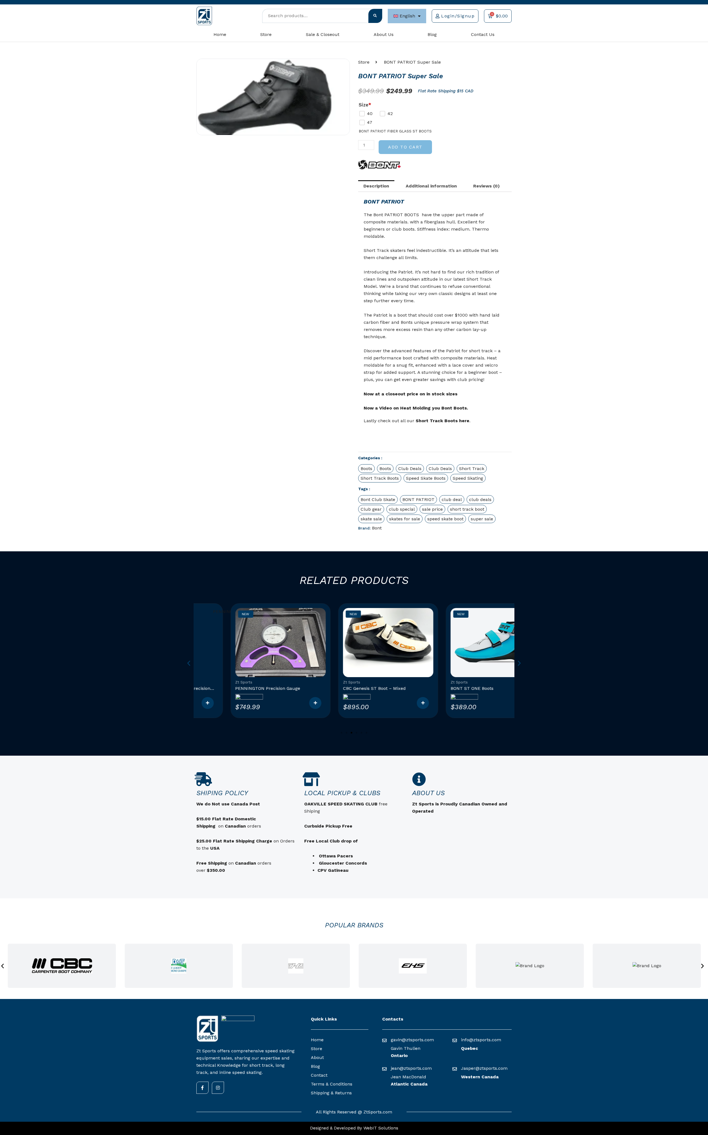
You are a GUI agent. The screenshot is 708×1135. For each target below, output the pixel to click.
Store (266, 34)
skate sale (371, 518)
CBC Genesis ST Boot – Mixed (340, 688)
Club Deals (409, 468)
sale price (432, 509)
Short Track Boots (380, 478)
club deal (452, 499)
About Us (384, 34)
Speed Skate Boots (426, 478)
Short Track (471, 468)
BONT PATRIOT (418, 499)
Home (220, 34)
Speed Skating (468, 478)
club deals (480, 499)
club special (402, 509)
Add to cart (405, 147)
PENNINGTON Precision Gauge (233, 688)
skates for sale (404, 518)
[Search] (375, 16)
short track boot (467, 509)
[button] (188, 662)
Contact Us (482, 34)
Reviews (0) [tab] (486, 186)
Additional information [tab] (431, 186)
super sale (482, 518)
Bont (377, 528)
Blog (432, 34)
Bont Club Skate (378, 499)
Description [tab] (376, 186)
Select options (281, 703)
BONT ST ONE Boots (438, 688)
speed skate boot (445, 518)
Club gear (371, 509)
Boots (366, 468)
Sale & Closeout (322, 34)
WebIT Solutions (380, 1128)
